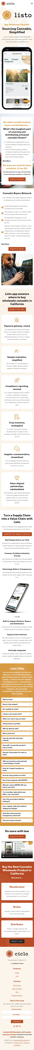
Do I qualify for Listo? (10, 709)
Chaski (17, 973)
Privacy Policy (18, 1043)
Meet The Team (17, 989)
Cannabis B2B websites (20, 1040)
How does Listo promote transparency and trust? (12, 814)
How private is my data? (11, 724)
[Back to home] (7, 3)
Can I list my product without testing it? (13, 800)
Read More (7, 161)
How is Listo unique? (10, 704)
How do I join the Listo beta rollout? (13, 739)
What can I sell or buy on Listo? (14, 719)
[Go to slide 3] (18, 616)
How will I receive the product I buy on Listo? (14, 746)
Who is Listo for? (9, 733)
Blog (17, 992)
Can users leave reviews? (12, 820)
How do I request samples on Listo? (13, 769)
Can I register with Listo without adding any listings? (14, 807)
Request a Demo (17, 941)
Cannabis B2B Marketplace (12, 1032)
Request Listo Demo (17, 309)
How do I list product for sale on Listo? (14, 753)
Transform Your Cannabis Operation (17, 534)
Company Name (16, 1009)
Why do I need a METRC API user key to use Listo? (15, 786)
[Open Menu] (32, 3)
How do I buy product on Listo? (14, 775)
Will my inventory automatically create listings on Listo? (15, 762)
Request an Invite (17, 179)
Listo (17, 976)
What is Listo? (8, 699)
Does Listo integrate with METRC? (15, 780)
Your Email (16, 1014)
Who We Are (17, 985)
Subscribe (17, 1021)
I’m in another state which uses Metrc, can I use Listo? (14, 793)
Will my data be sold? (10, 729)
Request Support (17, 995)
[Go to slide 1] (15, 616)
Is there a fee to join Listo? (12, 714)
